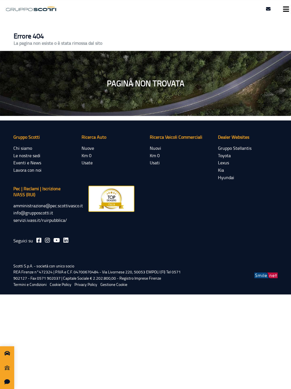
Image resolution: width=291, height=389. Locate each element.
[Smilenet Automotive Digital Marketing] (266, 275)
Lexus (223, 162)
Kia (221, 170)
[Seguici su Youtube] (56, 240)
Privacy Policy (85, 284)
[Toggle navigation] (284, 9)
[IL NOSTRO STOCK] (7, 353)
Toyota (224, 155)
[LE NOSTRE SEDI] (7, 368)
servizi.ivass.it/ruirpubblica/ (40, 220)
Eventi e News (27, 162)
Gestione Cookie (113, 284)
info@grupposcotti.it (33, 213)
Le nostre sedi (26, 155)
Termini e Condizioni (30, 284)
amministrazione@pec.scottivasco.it (48, 205)
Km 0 (87, 155)
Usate (87, 162)
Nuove (88, 148)
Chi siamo (22, 148)
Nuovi (155, 148)
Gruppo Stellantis (234, 148)
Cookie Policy (60, 284)
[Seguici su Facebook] (38, 240)
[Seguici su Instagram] (47, 240)
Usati (155, 162)
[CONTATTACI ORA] (7, 382)
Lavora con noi (27, 170)
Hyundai (226, 177)
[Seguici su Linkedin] (65, 240)
